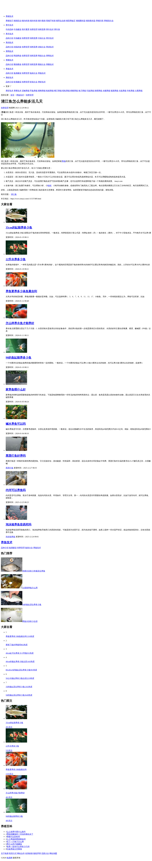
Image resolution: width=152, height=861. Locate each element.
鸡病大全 (42, 47)
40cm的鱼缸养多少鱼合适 (20, 661)
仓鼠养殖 (122, 91)
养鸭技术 (9, 51)
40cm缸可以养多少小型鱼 (20, 653)
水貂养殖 (106, 91)
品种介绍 (9, 38)
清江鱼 (14, 194)
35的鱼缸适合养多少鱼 (19, 687)
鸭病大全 (42, 56)
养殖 (64, 161)
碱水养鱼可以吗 (16, 423)
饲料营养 (42, 29)
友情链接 (29, 853)
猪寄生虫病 (61, 21)
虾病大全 (34, 82)
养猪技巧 (9, 21)
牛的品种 (9, 29)
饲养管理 (34, 29)
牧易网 (9, 858)
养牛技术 (9, 25)
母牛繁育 (25, 29)
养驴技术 (9, 91)
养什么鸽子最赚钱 (14, 844)
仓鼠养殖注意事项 (14, 849)
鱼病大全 (34, 73)
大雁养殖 (138, 91)
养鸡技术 (9, 42)
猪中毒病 (42, 21)
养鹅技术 (9, 60)
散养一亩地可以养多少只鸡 (18, 847)
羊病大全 (42, 38)
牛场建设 (17, 29)
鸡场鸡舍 (17, 47)
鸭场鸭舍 (17, 56)
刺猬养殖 (98, 91)
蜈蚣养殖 (66, 91)
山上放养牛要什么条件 (16, 832)
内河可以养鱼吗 (16, 490)
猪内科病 (25, 21)
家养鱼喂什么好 (16, 389)
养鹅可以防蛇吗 (13, 837)
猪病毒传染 (90, 21)
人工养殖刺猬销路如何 (16, 839)
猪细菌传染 (81, 21)
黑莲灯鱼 (9, 468)
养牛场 (57, 29)
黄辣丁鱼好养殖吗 (17, 645)
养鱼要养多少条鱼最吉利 (21, 291)
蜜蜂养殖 (42, 91)
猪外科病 (34, 21)
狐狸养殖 (114, 91)
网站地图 (53, 853)
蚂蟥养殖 (74, 91)
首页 (12, 95)
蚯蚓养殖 (50, 91)
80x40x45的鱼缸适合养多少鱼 (21, 670)
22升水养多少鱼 (16, 259)
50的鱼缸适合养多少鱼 (19, 695)
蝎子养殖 (58, 91)
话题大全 (45, 853)
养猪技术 (9, 16)
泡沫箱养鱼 (10, 537)
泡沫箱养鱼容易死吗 (18, 524)
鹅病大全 (42, 64)
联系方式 (13, 853)
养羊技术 (9, 34)
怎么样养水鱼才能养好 (20, 323)
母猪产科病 (51, 21)
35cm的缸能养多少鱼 (19, 227)
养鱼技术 (9, 69)
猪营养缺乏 (71, 21)
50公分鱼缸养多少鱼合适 (20, 678)
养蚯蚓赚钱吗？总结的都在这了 (20, 834)
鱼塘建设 (17, 73)
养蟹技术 (17, 91)
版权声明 (37, 853)
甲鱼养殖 (34, 91)
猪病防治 (17, 21)
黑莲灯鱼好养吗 (16, 455)
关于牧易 (5, 853)
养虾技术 (9, 77)
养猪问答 (100, 21)
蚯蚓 (49, 186)
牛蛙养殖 (130, 91)
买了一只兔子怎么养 (15, 842)
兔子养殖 (82, 91)
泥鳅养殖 (25, 91)
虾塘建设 (17, 82)
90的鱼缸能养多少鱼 (18, 357)
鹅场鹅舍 (17, 64)
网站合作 (21, 853)
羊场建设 (17, 38)
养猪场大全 (109, 21)
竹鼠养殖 (90, 91)
